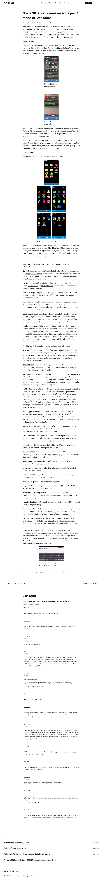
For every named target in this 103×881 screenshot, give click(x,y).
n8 (36, 573)
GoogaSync (27, 426)
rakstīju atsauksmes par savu (56, 27)
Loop (25, 468)
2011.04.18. (27, 694)
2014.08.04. (27, 790)
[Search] (88, 3)
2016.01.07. (27, 810)
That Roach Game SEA (32, 509)
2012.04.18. (27, 777)
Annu (70, 37)
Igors (25, 792)
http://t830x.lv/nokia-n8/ (32, 802)
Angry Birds (28, 486)
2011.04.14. (27, 607)
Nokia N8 (71, 27)
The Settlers (28, 518)
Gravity (26, 350)
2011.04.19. (27, 707)
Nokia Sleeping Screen (32, 461)
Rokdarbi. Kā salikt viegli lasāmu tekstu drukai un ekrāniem (27, 854)
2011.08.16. (27, 746)
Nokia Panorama (29, 436)
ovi (47, 573)
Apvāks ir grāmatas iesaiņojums (16, 842)
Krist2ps (26, 653)
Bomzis (26, 623)
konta (33, 286)
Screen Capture (29, 452)
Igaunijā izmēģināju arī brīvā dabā (52, 441)
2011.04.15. (27, 651)
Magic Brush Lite (30, 475)
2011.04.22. (27, 724)
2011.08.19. (27, 761)
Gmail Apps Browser (31, 411)
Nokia (42, 573)
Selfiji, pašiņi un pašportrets (15, 848)
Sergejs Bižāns (32, 23)
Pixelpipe (27, 326)
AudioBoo (27, 374)
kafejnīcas (33, 274)
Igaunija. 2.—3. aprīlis (90, 583)
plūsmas (47, 286)
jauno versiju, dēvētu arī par (52, 37)
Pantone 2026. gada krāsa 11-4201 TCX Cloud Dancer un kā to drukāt (30, 860)
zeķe (25, 638)
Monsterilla (27, 502)
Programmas (54, 573)
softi (62, 573)
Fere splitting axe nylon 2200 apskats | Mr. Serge (36, 812)
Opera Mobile (28, 365)
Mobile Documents (30, 389)
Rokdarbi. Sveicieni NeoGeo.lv (16, 583)
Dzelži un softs (41, 23)
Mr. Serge (9, 3)
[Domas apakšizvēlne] (47, 2)
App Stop (26, 314)
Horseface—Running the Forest (36, 493)
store (68, 573)
